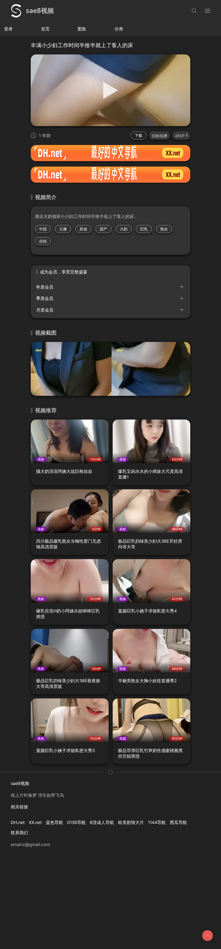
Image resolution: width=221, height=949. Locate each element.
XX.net (35, 822)
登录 (8, 29)
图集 (82, 29)
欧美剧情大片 (131, 822)
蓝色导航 (54, 822)
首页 (45, 29)
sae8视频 (40, 11)
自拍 (43, 241)
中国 (43, 229)
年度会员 (44, 287)
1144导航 (157, 822)
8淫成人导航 (102, 822)
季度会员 (44, 298)
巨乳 (144, 229)
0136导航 (76, 822)
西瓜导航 (178, 822)
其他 (83, 229)
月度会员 (44, 310)
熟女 (164, 229)
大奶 (123, 229)
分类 (119, 29)
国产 (103, 229)
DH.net (18, 822)
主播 (63, 229)
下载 (138, 135)
